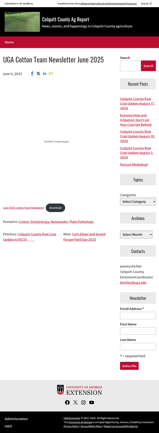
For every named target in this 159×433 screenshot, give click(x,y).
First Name (128, 324)
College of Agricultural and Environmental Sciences (108, 3)
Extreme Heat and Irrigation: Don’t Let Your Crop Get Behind (136, 120)
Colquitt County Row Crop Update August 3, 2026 (136, 152)
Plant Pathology (82, 222)
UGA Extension (72, 418)
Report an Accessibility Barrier (121, 426)
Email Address (132, 309)
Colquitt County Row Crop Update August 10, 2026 (137, 136)
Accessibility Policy (91, 426)
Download (55, 207)
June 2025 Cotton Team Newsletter (23, 207)
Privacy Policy (71, 426)
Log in (8, 426)
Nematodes (59, 222)
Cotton (24, 222)
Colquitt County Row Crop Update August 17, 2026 (137, 103)
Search (125, 58)
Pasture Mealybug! (134, 164)
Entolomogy (40, 222)
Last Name (128, 340)
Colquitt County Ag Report (65, 19)
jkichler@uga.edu (133, 283)
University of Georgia (80, 422)
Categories (128, 195)
